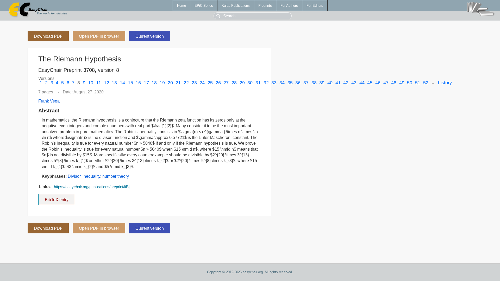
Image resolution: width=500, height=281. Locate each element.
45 (369, 82)
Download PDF (48, 36)
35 (290, 82)
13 (114, 82)
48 (393, 82)
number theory (115, 176)
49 (401, 82)
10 (90, 82)
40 (330, 82)
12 (106, 82)
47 (386, 82)
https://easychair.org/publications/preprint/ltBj (91, 187)
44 (362, 82)
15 (130, 82)
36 (298, 82)
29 (242, 82)
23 (194, 82)
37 (306, 82)
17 (146, 82)
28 (234, 82)
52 (425, 82)
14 (122, 82)
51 (417, 82)
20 (170, 82)
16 (138, 82)
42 (345, 82)
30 (250, 82)
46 (377, 82)
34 (282, 82)
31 (258, 82)
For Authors (289, 6)
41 (338, 82)
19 (162, 82)
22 (186, 82)
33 (274, 82)
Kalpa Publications (236, 6)
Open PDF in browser (99, 36)
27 (226, 82)
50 (409, 82)
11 (98, 82)
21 (178, 82)
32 (266, 82)
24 (202, 82)
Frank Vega (49, 101)
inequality (91, 176)
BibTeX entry (60, 198)
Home (181, 6)
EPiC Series (204, 6)
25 (210, 82)
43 (354, 82)
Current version (149, 36)
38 (314, 82)
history (445, 82)
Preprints (265, 6)
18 (154, 82)
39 (321, 82)
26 (218, 82)
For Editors (315, 6)
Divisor (74, 176)
